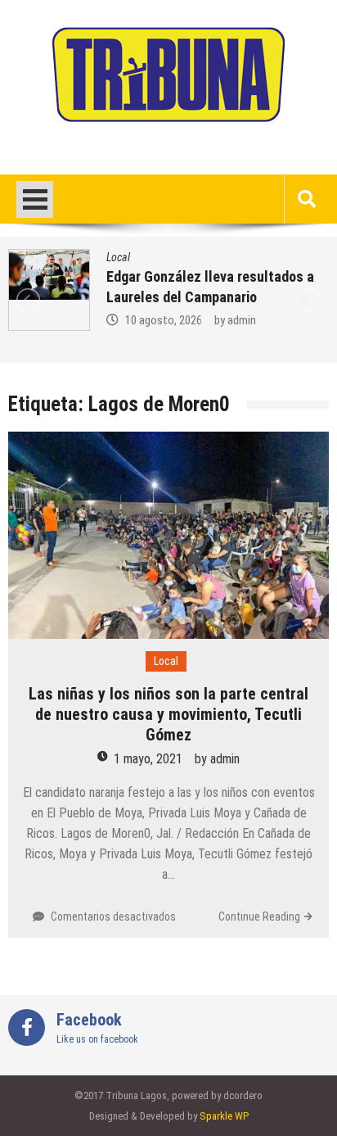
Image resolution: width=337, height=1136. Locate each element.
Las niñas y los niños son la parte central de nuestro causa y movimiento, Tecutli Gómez (168, 714)
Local (118, 257)
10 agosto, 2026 (163, 320)
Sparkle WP (224, 1116)
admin (241, 320)
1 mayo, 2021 (148, 759)
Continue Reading (259, 916)
